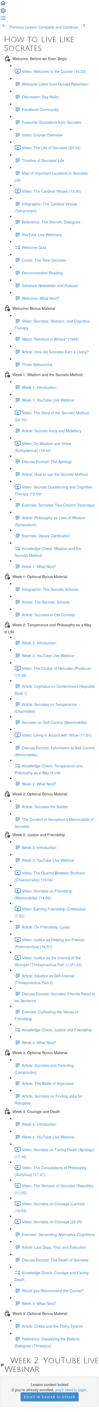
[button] (3, 4)
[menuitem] (3, 12)
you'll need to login (70, 1389)
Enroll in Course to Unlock (49, 1397)
